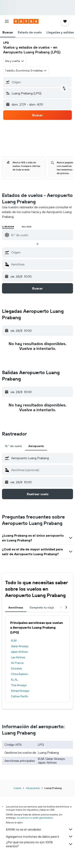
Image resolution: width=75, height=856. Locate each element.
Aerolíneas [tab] (15, 607)
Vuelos (17, 788)
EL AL (14, 679)
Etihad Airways (20, 691)
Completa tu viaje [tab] (42, 607)
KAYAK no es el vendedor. (23, 829)
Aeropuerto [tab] (36, 446)
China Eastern (19, 674)
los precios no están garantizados (35, 817)
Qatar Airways (19, 646)
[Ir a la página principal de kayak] (26, 21)
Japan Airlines (19, 651)
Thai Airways (18, 685)
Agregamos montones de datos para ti (32, 836)
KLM (14, 640)
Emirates (16, 668)
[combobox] (41, 252)
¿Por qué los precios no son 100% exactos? (29, 844)
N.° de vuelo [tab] (13, 446)
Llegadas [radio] (8, 226)
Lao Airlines (18, 657)
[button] (6, 21)
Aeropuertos (33, 788)
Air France (17, 663)
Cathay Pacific (19, 696)
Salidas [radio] (26, 226)
